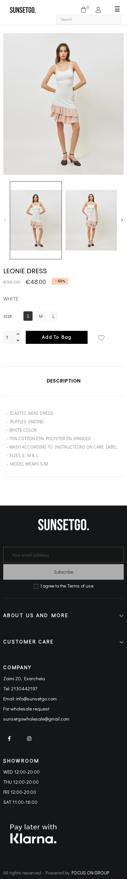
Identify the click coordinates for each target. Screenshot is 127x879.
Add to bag (56, 336)
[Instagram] (29, 742)
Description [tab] (64, 380)
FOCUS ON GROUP (90, 872)
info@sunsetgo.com (36, 698)
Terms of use (80, 585)
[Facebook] (11, 742)
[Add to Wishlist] (101, 334)
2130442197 (24, 688)
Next (122, 220)
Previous (5, 220)
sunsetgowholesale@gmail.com (36, 718)
